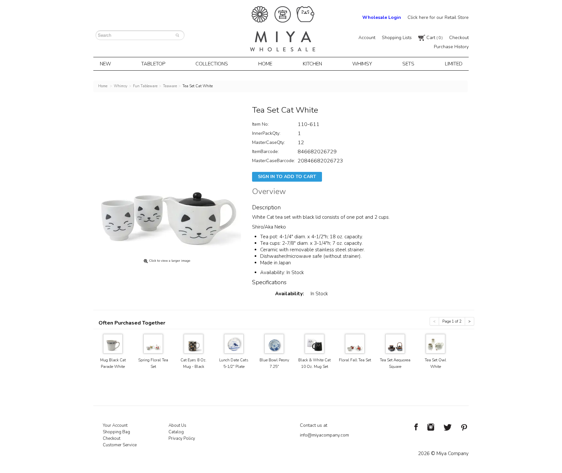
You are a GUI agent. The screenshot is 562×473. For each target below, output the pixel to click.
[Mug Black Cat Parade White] (113, 343)
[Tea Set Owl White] (435, 343)
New (105, 64)
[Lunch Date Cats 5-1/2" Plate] (234, 343)
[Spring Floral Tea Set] (153, 343)
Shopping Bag (116, 432)
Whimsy (362, 64)
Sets (408, 64)
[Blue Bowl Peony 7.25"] (274, 343)
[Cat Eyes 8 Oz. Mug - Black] (193, 343)
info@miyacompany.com (324, 435)
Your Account (115, 425)
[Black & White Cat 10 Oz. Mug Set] (314, 343)
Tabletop (153, 64)
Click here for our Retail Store (438, 17)
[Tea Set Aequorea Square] (395, 343)
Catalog (176, 432)
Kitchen (312, 64)
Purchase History (451, 47)
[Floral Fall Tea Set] (355, 343)
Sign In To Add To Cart (287, 177)
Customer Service (120, 445)
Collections (211, 64)
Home (265, 64)
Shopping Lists (397, 38)
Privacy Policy (181, 438)
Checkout (459, 38)
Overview (269, 192)
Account (366, 38)
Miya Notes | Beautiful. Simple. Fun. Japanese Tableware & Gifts (282, 28)
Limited (453, 64)
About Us (177, 425)
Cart (434, 38)
